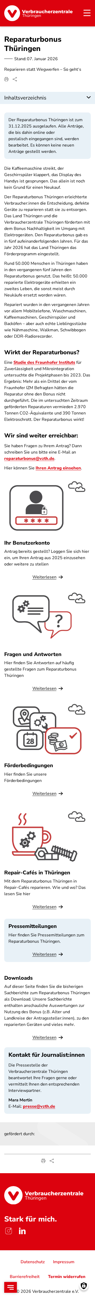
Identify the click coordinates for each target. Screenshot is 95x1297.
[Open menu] (10, 1287)
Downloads (18, 978)
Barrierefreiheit (25, 1277)
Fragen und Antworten (32, 654)
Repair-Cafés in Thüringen (37, 872)
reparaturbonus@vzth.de (29, 458)
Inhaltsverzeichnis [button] (25, 97)
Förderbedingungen (28, 765)
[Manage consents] (83, 1285)
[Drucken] (6, 79)
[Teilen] (15, 79)
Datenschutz (33, 1262)
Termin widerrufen (67, 1277)
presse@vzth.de (39, 1106)
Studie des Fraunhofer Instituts (44, 362)
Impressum (63, 1262)
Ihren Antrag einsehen (58, 468)
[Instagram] (8, 1231)
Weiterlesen (44, 954)
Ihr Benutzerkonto (27, 542)
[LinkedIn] (22, 1231)
